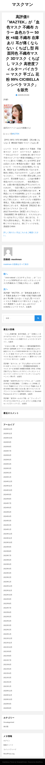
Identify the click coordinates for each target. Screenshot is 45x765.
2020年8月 (7, 708)
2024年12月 (7, 481)
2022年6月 (7, 612)
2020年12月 (7, 691)
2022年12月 (7, 586)
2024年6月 (7, 507)
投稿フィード (8, 745)
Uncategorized (8, 722)
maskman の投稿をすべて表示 (15, 264)
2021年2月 (7, 682)
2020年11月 (7, 695)
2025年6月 (7, 455)
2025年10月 (7, 438)
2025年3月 (7, 468)
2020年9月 (7, 704)
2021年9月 (7, 651)
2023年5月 (7, 564)
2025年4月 (7, 464)
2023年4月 (7, 569)
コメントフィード (9, 749)
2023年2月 (7, 577)
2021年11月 (7, 643)
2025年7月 (7, 451)
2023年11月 (7, 538)
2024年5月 (7, 512)
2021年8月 (7, 656)
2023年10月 (7, 542)
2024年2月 (7, 525)
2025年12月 (7, 429)
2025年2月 (7, 473)
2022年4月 (7, 621)
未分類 (5, 726)
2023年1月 (7, 582)
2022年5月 (7, 617)
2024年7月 (7, 503)
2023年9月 (7, 547)
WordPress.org (8, 754)
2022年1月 (7, 634)
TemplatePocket (22, 762)
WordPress (39, 762)
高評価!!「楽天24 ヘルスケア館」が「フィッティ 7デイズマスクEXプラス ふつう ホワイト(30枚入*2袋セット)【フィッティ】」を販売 (22, 400)
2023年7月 (7, 555)
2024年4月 (7, 516)
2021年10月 (7, 647)
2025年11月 (7, 433)
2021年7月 (7, 660)
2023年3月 (7, 573)
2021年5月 (7, 669)
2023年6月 (7, 560)
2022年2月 (7, 630)
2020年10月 (7, 699)
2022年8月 (7, 603)
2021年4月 (7, 673)
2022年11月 (7, 590)
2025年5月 (7, 460)
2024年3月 (7, 521)
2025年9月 (7, 442)
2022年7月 (7, 608)
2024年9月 (7, 494)
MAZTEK (15, 134)
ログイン (6, 741)
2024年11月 (7, 486)
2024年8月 (7, 499)
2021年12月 (7, 638)
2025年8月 (7, 447)
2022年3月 (7, 625)
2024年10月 (7, 490)
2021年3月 (7, 677)
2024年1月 (7, 529)
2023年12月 (7, 534)
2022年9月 (7, 599)
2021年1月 (7, 686)
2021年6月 (7, 664)
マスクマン (22, 4)
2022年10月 (7, 595)
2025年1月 (7, 477)
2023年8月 (7, 551)
